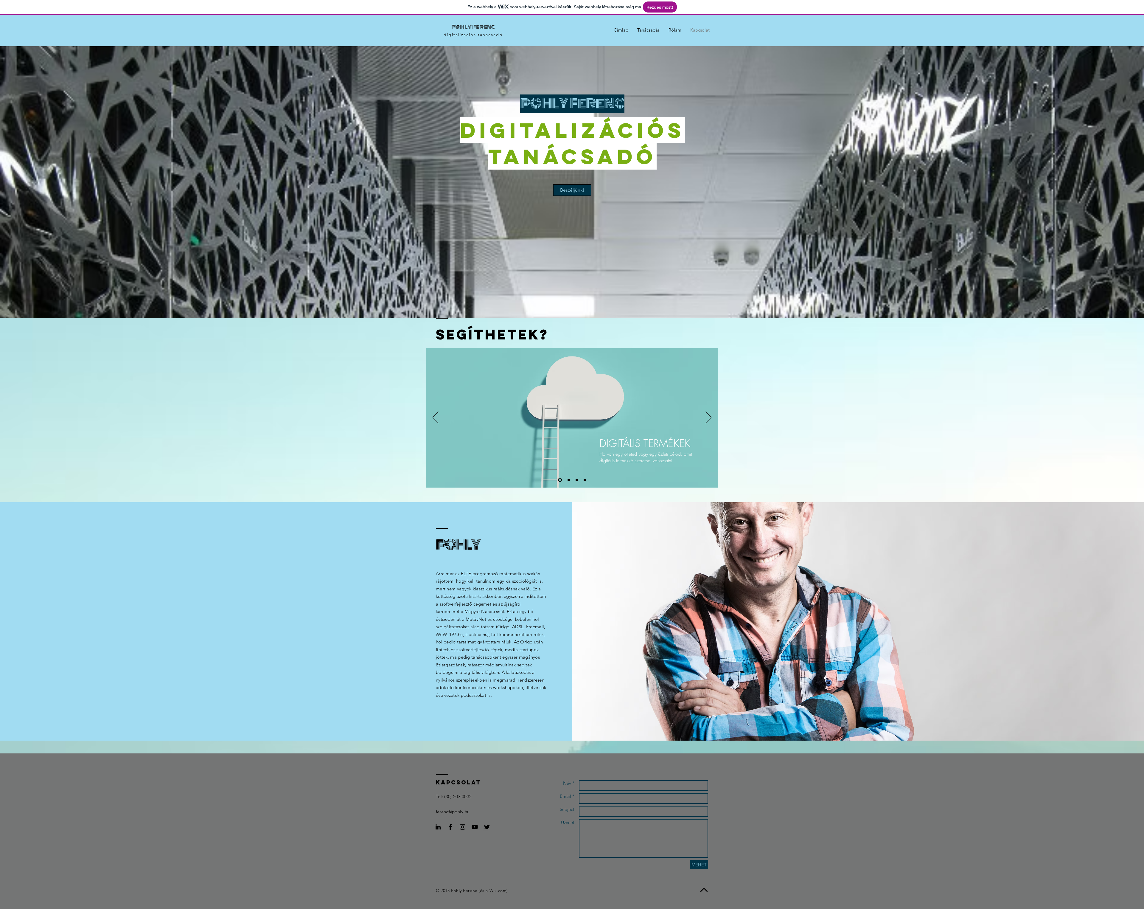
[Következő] (708, 418)
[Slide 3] (577, 480)
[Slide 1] (559, 480)
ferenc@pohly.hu (453, 812)
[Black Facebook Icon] (450, 827)
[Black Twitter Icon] (487, 827)
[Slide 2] (568, 480)
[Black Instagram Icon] (462, 827)
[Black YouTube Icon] (474, 827)
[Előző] (436, 418)
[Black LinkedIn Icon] (438, 827)
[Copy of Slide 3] (585, 480)
